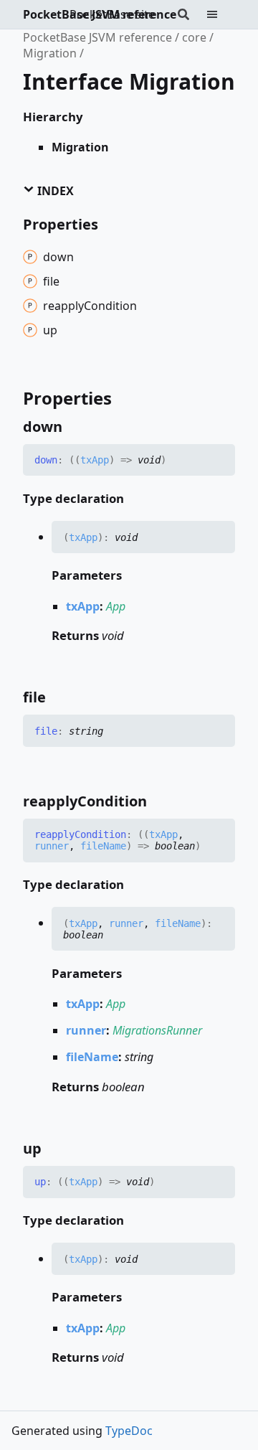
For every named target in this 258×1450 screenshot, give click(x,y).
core (194, 37)
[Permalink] (75, 427)
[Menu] (220, 14)
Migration (50, 53)
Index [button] (54, 191)
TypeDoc (129, 1431)
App (115, 606)
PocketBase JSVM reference (99, 14)
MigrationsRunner (157, 1030)
